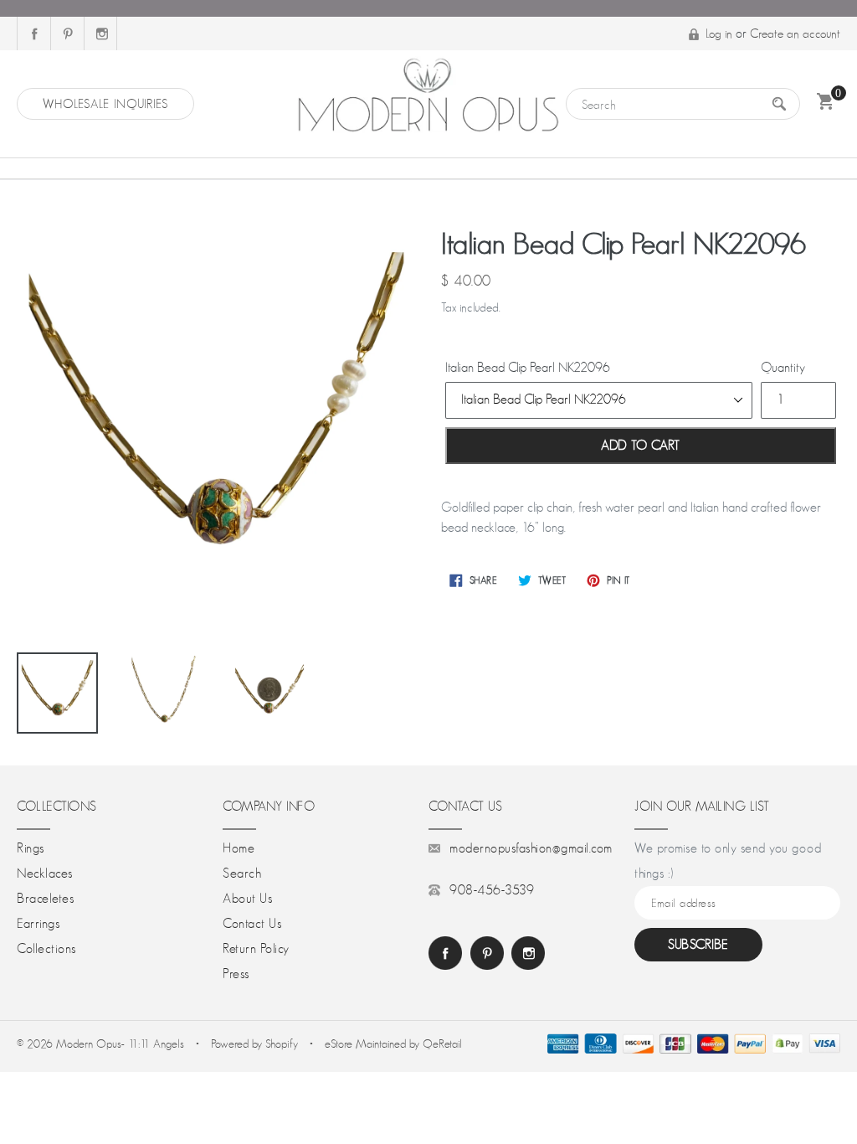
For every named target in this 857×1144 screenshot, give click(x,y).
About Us (247, 898)
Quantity (783, 367)
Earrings (38, 923)
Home (238, 848)
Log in (719, 33)
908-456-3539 (491, 890)
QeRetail (442, 1043)
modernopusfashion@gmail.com (531, 848)
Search (242, 873)
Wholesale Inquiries (105, 103)
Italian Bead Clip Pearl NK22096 (527, 367)
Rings (30, 848)
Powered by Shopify (254, 1043)
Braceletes (45, 898)
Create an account (795, 33)
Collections (46, 948)
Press (236, 974)
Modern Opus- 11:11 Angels (121, 1043)
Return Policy (256, 948)
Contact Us (252, 923)
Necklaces (45, 873)
